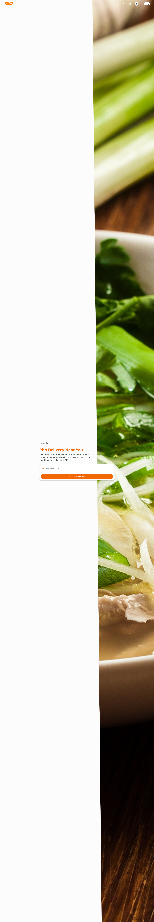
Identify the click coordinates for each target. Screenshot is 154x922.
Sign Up (147, 4)
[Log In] (136, 4)
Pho (47, 443)
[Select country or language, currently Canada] (130, 3)
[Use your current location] (111, 468)
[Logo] (9, 4)
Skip (42, 443)
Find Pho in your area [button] (77, 476)
